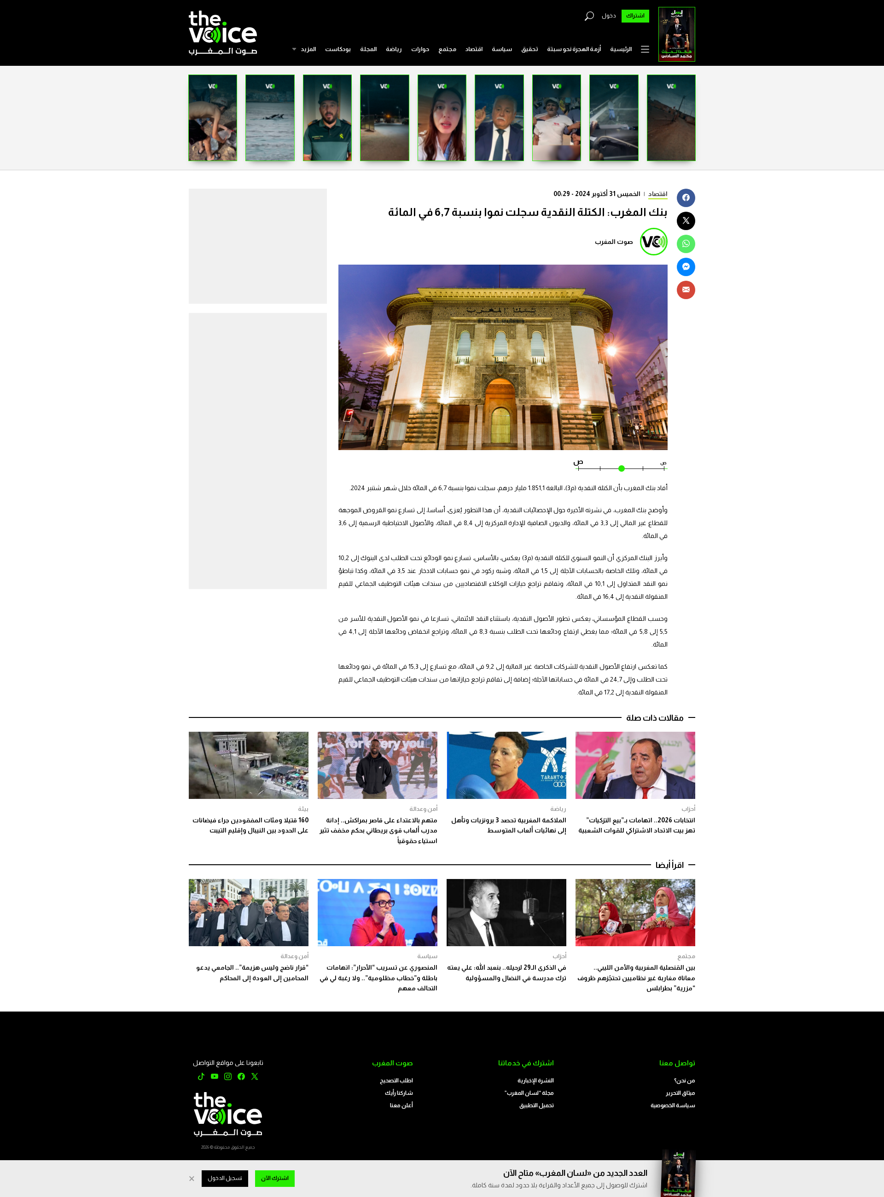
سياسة (502, 49)
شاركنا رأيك (399, 1093)
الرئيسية (621, 49)
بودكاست (338, 49)
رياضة (394, 49)
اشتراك (635, 15)
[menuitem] (621, 49)
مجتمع (447, 49)
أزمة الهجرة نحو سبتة (574, 49)
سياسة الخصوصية (673, 1105)
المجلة (368, 49)
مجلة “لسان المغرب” (529, 1093)
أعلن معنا (401, 1105)
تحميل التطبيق (536, 1105)
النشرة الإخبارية (536, 1080)
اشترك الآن (275, 1178)
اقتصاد (474, 49)
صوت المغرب (614, 241)
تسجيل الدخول (225, 1178)
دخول (609, 15)
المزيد (308, 49)
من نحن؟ (684, 1080)
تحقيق (529, 49)
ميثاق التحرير (680, 1093)
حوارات (420, 49)
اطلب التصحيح (396, 1080)
